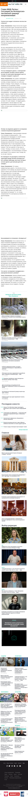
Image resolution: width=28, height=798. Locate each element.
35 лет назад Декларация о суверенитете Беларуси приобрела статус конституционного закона (13, 520)
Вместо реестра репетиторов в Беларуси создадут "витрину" (12, 453)
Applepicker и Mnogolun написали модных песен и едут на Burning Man (21, 705)
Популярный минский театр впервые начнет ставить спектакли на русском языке (20, 712)
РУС (15, 1)
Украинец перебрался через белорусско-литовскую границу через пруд (13, 379)
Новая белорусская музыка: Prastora (19, 752)
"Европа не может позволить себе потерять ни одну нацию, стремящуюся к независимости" (21, 670)
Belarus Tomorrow (10, 763)
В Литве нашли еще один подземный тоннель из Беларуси (13, 397)
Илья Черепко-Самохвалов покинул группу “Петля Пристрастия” (20, 739)
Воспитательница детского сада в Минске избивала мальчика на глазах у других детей (15, 423)
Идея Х (15, 763)
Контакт (6, 777)
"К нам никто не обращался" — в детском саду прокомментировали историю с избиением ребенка (15, 414)
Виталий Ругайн (9, 18)
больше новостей (23, 429)
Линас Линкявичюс (13, 296)
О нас (5, 779)
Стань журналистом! (9, 772)
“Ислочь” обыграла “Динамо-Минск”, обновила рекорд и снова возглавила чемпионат (7, 739)
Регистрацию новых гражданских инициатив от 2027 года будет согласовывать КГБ (13, 475)
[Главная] (15, 4)
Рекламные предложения (15, 777)
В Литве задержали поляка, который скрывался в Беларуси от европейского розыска (12, 368)
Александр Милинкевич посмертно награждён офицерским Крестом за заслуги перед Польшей (13, 648)
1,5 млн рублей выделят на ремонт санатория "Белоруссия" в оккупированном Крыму (7, 720)
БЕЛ (12, 1)
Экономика (4, 692)
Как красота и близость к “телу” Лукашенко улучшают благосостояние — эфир (12, 591)
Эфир (24, 763)
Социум (3, 656)
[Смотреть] (2, 378)
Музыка (17, 725)
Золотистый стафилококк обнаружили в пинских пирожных (13, 419)
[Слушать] (3, 567)
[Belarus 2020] (14, 794)
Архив (15, 774)
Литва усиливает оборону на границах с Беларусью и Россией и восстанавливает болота (14, 316)
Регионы (10, 774)
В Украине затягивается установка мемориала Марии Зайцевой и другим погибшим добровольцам (13, 613)
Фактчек (19, 763)
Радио (5, 774)
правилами (20, 786)
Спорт (3, 725)
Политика (18, 656)
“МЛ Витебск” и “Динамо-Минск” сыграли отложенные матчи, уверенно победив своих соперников (7, 747)
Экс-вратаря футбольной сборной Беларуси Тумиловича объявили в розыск (7, 755)
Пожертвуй (17, 772)
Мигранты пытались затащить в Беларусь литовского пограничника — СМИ (12, 338)
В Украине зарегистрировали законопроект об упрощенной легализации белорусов (13, 497)
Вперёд (27, 794)
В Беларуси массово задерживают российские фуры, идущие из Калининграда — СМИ (13, 374)
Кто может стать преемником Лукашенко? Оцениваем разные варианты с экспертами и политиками (21, 686)
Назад (0, 794)
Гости (4, 763)
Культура (18, 692)
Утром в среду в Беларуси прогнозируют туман (15, 426)
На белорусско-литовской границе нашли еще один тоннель (13, 392)
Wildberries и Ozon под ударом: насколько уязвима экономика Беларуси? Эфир (12, 547)
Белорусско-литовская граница (13, 294)
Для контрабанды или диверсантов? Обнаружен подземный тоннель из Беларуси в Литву (13, 386)
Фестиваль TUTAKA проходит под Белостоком (19, 746)
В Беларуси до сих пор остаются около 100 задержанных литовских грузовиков (12, 360)
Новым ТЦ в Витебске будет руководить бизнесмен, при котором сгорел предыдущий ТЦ (15, 408)
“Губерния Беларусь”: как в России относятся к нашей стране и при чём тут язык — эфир (13, 569)
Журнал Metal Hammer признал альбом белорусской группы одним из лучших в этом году (21, 720)
